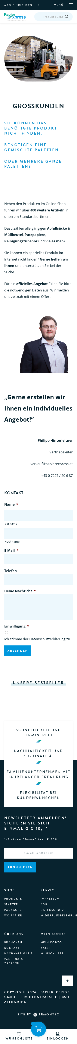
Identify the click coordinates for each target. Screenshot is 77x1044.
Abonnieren (20, 867)
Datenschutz (52, 910)
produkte (13, 899)
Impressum (50, 899)
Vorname (10, 524)
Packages (12, 910)
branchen (13, 942)
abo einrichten (18, 5)
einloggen (57, 1038)
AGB (44, 904)
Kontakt (12, 948)
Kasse (46, 948)
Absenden (17, 651)
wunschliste (19, 1038)
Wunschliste (52, 953)
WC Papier (13, 915)
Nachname (11, 541)
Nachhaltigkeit (18, 953)
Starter (11, 904)
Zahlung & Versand (13, 961)
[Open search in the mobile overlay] (53, 16)
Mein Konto (51, 942)
